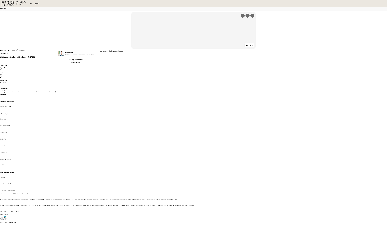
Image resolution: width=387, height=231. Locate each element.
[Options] (243, 16)
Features (2, 10)
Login (30, 3)
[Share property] (252, 16)
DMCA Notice (4, 214)
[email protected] (51, 92)
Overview (3, 8)
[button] (193, 30)
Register (36, 3)
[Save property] (248, 16)
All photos (249, 45)
